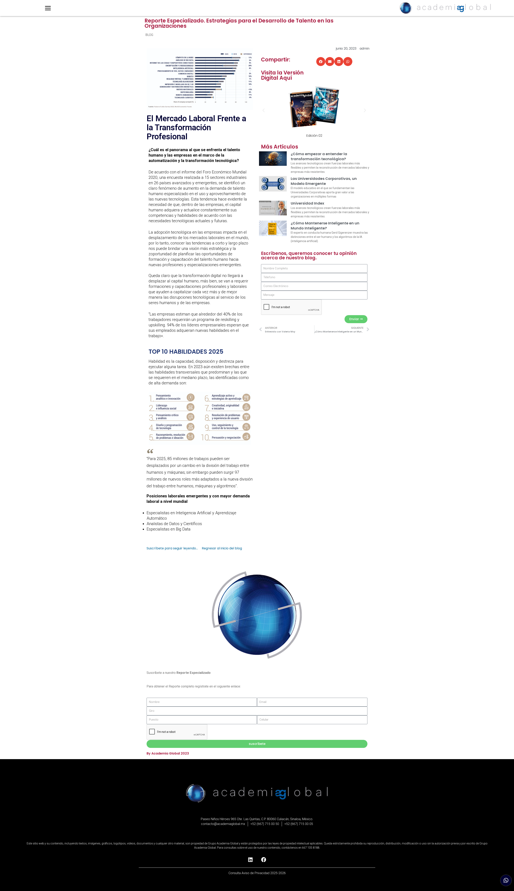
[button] (320, 61)
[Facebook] (264, 859)
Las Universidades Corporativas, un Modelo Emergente (324, 181)
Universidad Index (307, 203)
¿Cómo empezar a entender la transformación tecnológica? (319, 156)
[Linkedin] (250, 859)
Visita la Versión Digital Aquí (282, 75)
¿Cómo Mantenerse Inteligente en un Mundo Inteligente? (325, 226)
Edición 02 (314, 135)
